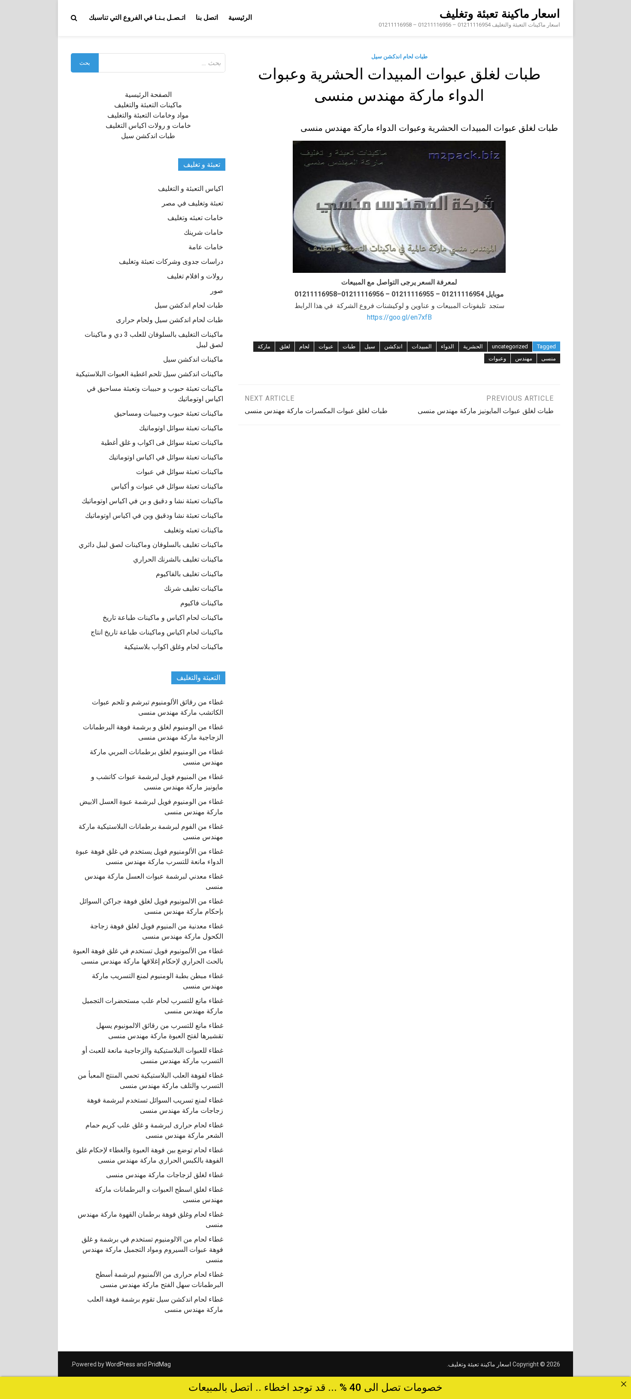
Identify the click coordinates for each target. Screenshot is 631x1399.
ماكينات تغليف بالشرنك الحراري (178, 559)
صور (216, 291)
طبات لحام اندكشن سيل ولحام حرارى (169, 320)
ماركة (264, 346)
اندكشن (393, 346)
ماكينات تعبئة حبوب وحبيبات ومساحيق (168, 413)
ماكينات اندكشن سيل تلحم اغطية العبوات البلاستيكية (149, 374)
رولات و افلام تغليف (195, 276)
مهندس (523, 358)
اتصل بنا (207, 17)
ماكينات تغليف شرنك (193, 588)
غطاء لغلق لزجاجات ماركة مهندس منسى (164, 1175)
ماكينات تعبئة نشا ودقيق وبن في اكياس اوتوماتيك (154, 515)
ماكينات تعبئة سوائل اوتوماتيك (181, 428)
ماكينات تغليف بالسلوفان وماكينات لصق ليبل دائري (151, 545)
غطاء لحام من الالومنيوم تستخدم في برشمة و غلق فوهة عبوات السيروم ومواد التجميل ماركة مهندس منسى (152, 1249)
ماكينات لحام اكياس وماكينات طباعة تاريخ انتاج (157, 632)
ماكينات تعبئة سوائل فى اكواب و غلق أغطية (162, 442)
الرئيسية (240, 17)
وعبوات (497, 358)
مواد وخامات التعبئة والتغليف (148, 115)
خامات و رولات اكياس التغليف (148, 125)
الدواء (447, 346)
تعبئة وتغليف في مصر (192, 203)
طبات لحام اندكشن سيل (399, 56)
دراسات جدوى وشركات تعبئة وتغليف (171, 261)
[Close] (623, 1384)
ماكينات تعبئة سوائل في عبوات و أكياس (167, 486)
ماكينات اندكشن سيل (193, 359)
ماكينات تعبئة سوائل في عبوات (179, 472)
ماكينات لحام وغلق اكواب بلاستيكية (173, 647)
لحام (304, 346)
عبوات (326, 346)
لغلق (284, 346)
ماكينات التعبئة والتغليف (148, 105)
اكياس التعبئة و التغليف (190, 188)
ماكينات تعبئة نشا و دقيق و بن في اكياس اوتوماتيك (152, 501)
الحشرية (473, 346)
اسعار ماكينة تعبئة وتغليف (500, 14)
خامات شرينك (203, 232)
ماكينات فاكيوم (201, 603)
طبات (349, 346)
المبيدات (422, 346)
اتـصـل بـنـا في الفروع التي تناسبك (137, 17)
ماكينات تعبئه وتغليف (193, 530)
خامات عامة (205, 247)
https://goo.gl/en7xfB (399, 317)
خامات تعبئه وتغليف (195, 218)
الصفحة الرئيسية (148, 94)
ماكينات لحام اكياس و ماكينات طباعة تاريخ (163, 617)
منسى (548, 358)
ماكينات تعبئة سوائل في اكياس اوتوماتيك (166, 457)
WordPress (120, 1364)
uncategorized (510, 346)
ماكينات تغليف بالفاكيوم (189, 574)
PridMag (159, 1364)
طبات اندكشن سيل (148, 135)
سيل (369, 346)
